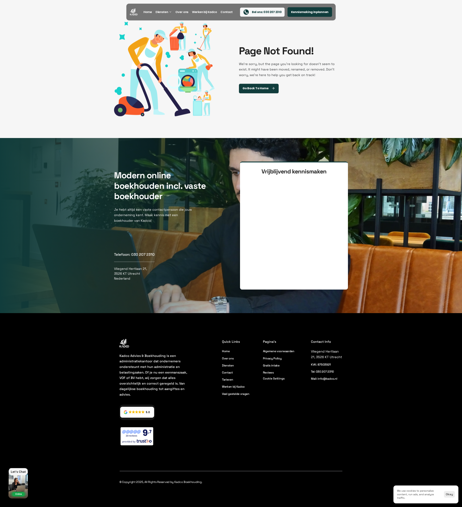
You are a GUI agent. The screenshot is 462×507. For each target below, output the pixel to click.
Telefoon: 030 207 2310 (134, 254)
